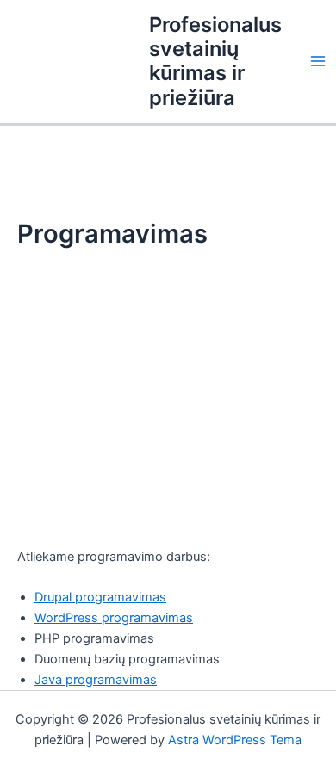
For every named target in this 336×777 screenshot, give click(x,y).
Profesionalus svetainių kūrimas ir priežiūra (215, 61)
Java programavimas (95, 680)
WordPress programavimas (113, 618)
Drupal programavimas (100, 597)
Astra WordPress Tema (235, 740)
